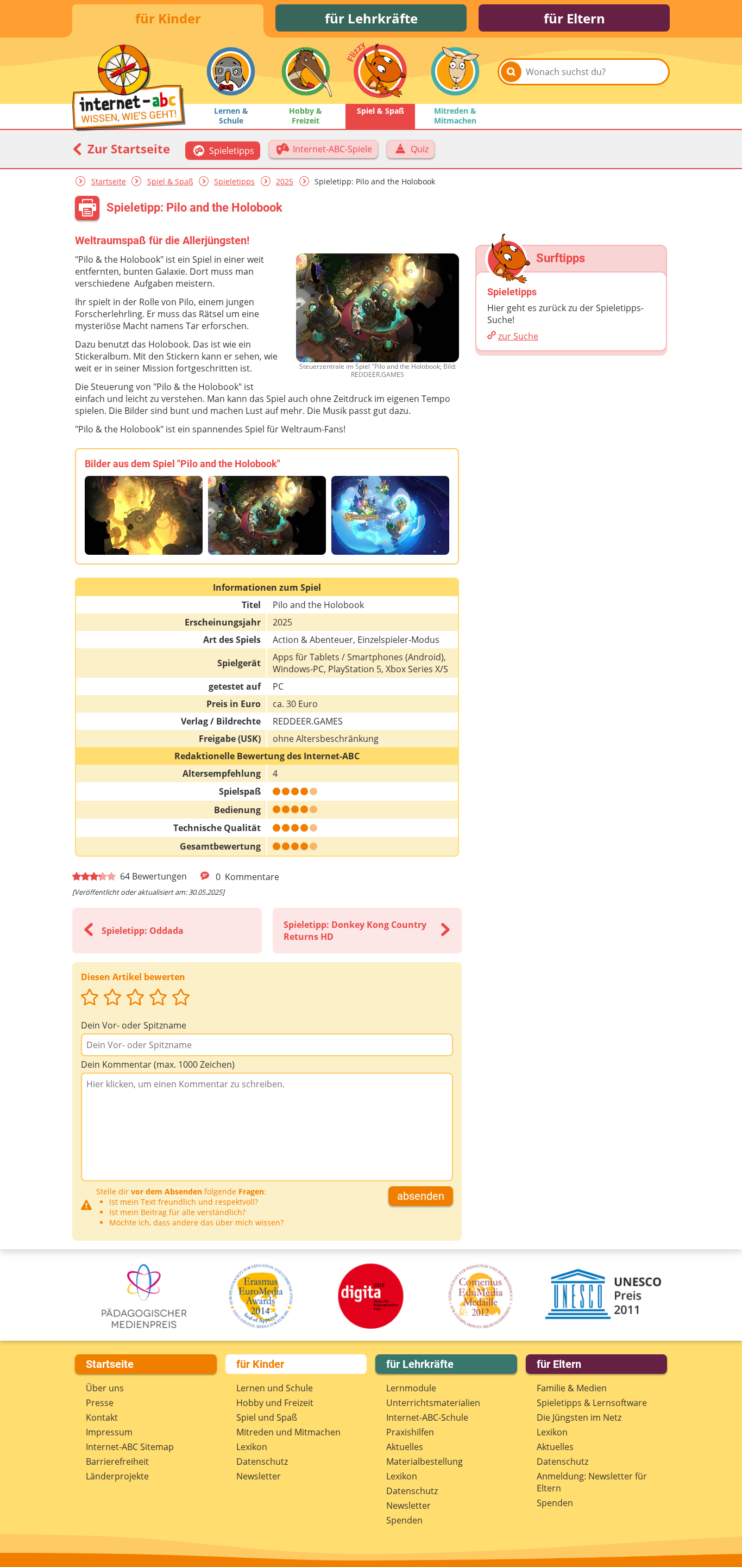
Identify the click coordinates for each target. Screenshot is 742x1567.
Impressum (109, 1432)
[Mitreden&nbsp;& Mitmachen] (455, 71)
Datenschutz (262, 1461)
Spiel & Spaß (170, 181)
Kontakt (102, 1417)
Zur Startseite (127, 148)
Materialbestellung (424, 1461)
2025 (284, 181)
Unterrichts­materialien (433, 1403)
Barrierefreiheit (117, 1461)
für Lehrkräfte (371, 18)
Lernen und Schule (274, 1388)
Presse (100, 1403)
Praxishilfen (410, 1432)
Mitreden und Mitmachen (288, 1432)
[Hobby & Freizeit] (306, 71)
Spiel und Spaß (266, 1417)
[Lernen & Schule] (231, 71)
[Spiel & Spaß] (380, 71)
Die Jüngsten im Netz (579, 1417)
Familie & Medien (572, 1388)
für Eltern (574, 18)
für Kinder (168, 18)
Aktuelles (404, 1447)
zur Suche (518, 336)
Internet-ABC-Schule (427, 1417)
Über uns (105, 1388)
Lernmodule (411, 1388)
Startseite (108, 181)
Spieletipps (234, 181)
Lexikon (251, 1447)
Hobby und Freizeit (274, 1403)
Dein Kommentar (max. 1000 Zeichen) (158, 1064)
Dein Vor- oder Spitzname (133, 1025)
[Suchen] (511, 71)
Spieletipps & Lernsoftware (592, 1403)
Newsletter (258, 1476)
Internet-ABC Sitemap (130, 1447)
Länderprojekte (117, 1476)
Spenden (404, 1520)
